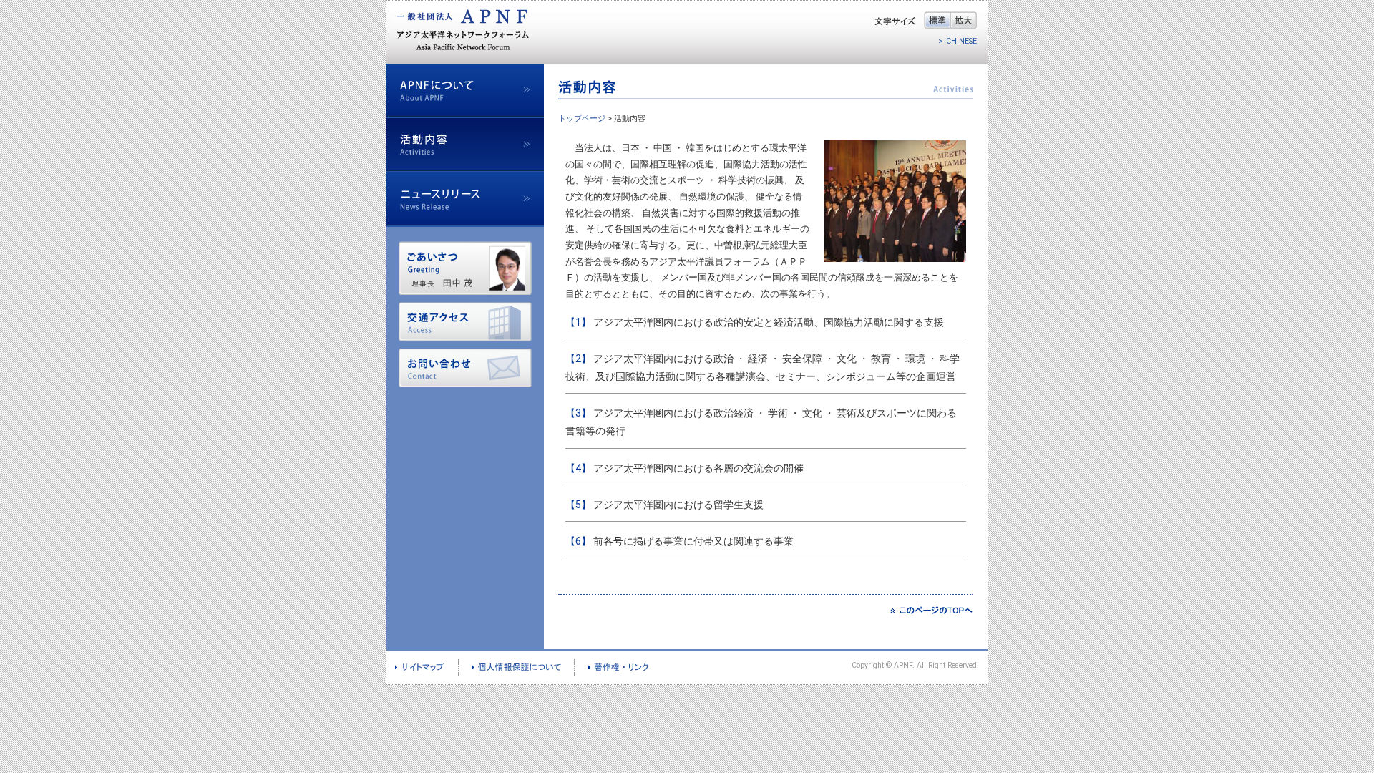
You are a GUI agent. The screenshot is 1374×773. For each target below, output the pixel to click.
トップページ (581, 118)
